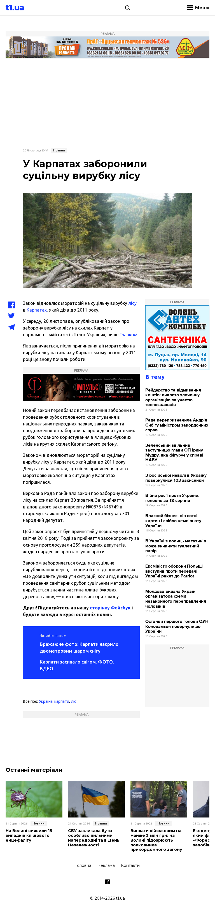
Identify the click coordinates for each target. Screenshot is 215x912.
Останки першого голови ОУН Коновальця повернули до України (177, 626)
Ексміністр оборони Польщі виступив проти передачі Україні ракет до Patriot (174, 571)
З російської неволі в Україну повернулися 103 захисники (176, 478)
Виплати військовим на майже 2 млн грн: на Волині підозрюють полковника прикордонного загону (156, 840)
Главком (128, 334)
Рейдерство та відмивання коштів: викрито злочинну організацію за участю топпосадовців (173, 397)
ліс (73, 701)
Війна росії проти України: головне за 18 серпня (172, 498)
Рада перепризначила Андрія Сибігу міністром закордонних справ (176, 425)
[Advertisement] (107, 102)
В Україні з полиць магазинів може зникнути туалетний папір (175, 546)
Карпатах (37, 309)
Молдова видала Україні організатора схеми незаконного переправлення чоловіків (175, 599)
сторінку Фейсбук (110, 607)
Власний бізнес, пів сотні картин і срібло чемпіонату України (173, 520)
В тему (155, 377)
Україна (46, 701)
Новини (59, 150)
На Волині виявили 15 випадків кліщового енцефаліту (29, 835)
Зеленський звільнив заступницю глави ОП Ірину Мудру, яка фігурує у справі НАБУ (174, 453)
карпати (61, 701)
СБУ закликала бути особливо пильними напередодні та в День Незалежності (94, 837)
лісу (132, 303)
